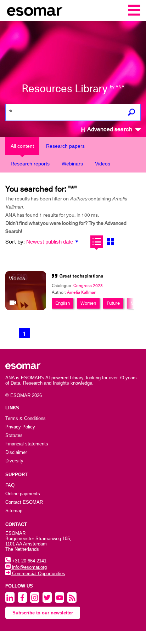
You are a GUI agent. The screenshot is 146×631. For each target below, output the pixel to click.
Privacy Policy (20, 427)
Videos (102, 163)
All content (22, 146)
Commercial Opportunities (38, 573)
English (62, 303)
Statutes (14, 435)
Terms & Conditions (25, 418)
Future (113, 303)
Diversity (14, 460)
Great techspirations (81, 276)
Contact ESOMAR (24, 502)
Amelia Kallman (81, 292)
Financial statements (26, 443)
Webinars (72, 163)
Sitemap (13, 510)
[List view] (96, 241)
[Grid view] (110, 241)
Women (88, 303)
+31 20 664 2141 (28, 560)
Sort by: (15, 241)
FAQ (10, 485)
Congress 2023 (88, 285)
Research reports (30, 163)
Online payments (22, 493)
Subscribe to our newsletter (42, 612)
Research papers (65, 146)
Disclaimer (16, 452)
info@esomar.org (29, 567)
